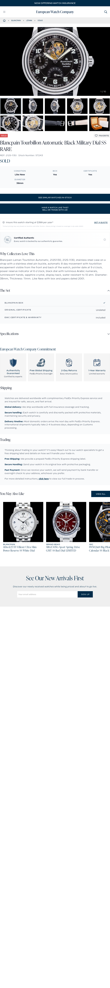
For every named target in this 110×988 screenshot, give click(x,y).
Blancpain (16, 20)
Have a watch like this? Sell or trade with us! (55, 209)
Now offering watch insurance (54, 3)
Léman (29, 20)
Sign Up (85, 594)
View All (100, 494)
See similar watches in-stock (55, 197)
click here (44, 479)
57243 (40, 20)
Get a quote (101, 222)
